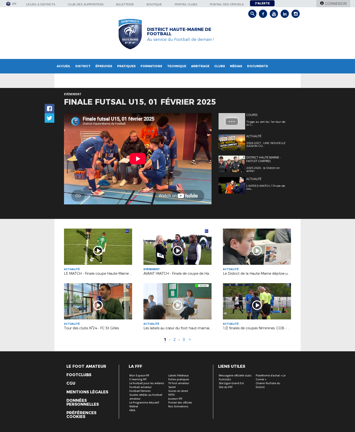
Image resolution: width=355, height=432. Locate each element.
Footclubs (78, 375)
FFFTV (171, 394)
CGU (70, 383)
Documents (257, 66)
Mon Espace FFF (139, 375)
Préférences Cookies (81, 415)
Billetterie (125, 4)
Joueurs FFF (175, 398)
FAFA (132, 410)
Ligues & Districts (40, 4)
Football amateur (140, 387)
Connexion (336, 3)
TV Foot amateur (178, 383)
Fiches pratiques (178, 379)
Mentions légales (87, 392)
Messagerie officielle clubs (235, 375)
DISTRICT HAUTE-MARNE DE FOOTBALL (179, 31)
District (83, 66)
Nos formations (178, 406)
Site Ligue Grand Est (231, 383)
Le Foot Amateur (86, 366)
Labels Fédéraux (178, 375)
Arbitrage (200, 66)
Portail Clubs (186, 4)
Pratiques (126, 66)
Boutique (154, 4)
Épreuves (103, 66)
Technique (176, 66)
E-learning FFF (138, 379)
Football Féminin (140, 391)
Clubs (219, 66)
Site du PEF (226, 387)
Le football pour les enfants (146, 383)
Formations (151, 66)
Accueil (64, 66)
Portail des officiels (227, 4)
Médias (236, 66)
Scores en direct (178, 391)
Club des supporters (86, 4)
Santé (172, 387)
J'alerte (262, 3)
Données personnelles (82, 402)
